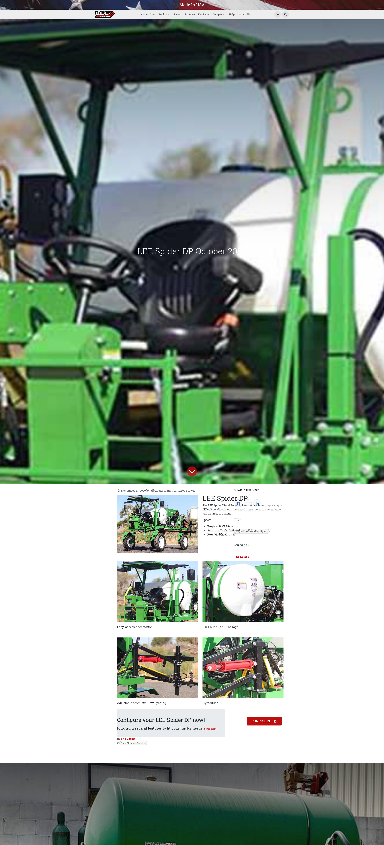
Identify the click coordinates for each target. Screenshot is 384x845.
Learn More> (211, 728)
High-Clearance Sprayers (133, 743)
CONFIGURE (262, 721)
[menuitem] (144, 14)
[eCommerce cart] (277, 14)
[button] (285, 14)
